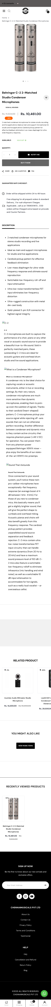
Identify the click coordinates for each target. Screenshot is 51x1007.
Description (8, 225)
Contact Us (25, 920)
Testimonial (25, 936)
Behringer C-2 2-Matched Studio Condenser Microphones (13, 829)
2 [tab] (25, 81)
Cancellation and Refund (25, 959)
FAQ (25, 954)
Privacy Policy (26, 925)
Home (4, 18)
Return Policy (25, 965)
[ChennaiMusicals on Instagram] (25, 896)
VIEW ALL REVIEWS (12, 107)
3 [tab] (27, 81)
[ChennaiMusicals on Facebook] (19, 896)
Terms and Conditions (25, 930)
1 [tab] (23, 81)
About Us (25, 914)
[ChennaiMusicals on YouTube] (32, 896)
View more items (25, 746)
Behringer (21, 448)
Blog (25, 970)
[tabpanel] (25, 48)
